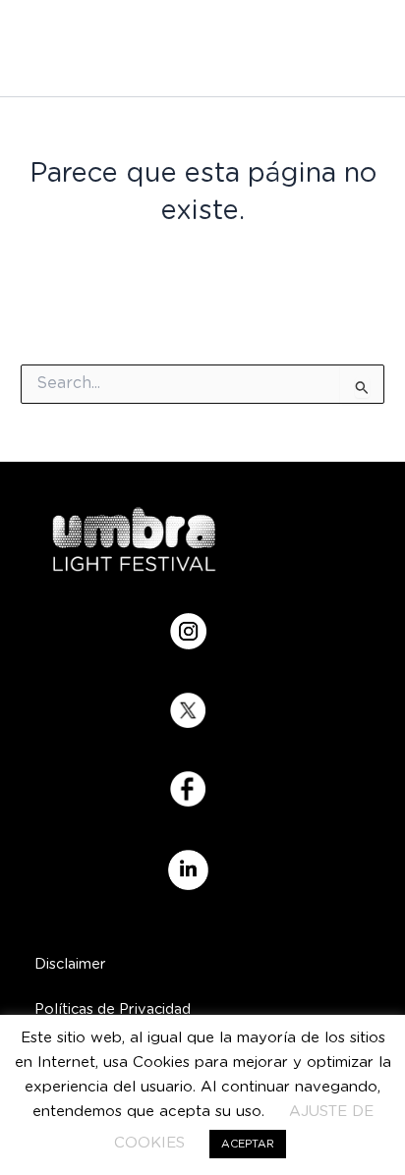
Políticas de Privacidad (112, 1009)
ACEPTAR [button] (247, 1144)
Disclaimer (70, 964)
